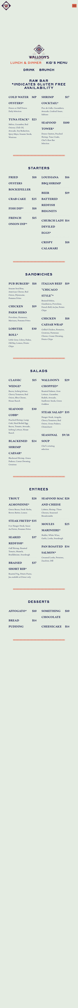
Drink (29, 70)
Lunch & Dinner (26, 63)
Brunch (47, 70)
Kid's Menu (57, 63)
